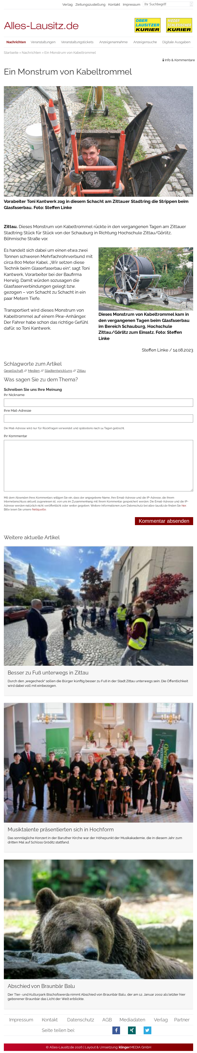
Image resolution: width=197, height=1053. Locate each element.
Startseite (11, 53)
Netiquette (39, 509)
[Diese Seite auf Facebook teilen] (116, 1030)
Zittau (81, 371)
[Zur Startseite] (66, 23)
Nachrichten (31, 53)
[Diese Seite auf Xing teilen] (132, 1030)
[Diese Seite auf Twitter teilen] (148, 1030)
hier (184, 505)
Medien (34, 371)
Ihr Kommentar (15, 436)
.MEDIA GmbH (135, 1047)
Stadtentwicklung (58, 371)
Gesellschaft (13, 371)
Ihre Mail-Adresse (17, 410)
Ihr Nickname (14, 395)
